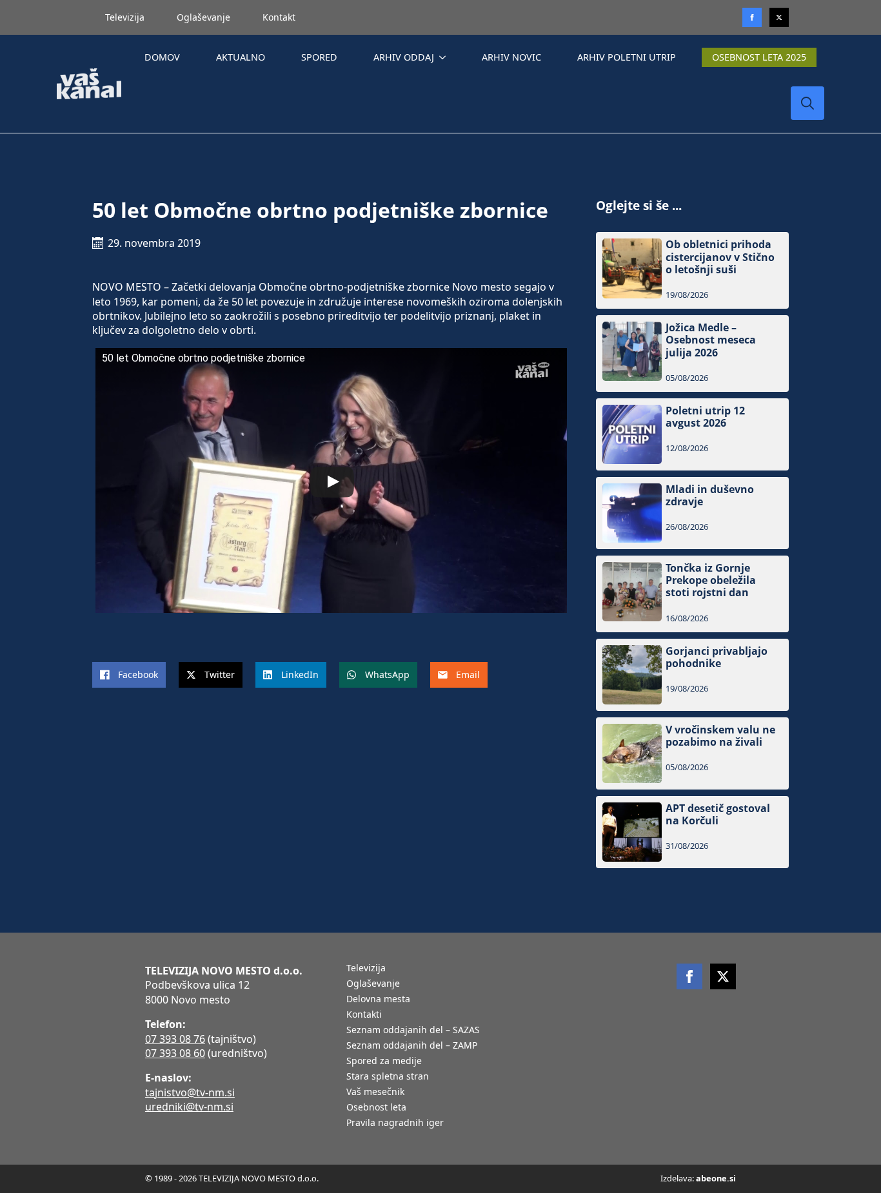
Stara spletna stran (387, 1077)
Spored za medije (384, 1061)
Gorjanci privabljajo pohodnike (716, 657)
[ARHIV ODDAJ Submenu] (445, 57)
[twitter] (779, 17)
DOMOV (162, 57)
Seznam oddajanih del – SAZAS (413, 1030)
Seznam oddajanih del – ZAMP (411, 1046)
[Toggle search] (807, 103)
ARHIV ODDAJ (403, 57)
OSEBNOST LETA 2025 (759, 57)
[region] (168, 1091)
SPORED (319, 57)
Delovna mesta (378, 999)
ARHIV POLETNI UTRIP (626, 57)
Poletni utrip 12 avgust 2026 (705, 417)
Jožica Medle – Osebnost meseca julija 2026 (711, 340)
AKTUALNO (240, 57)
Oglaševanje (203, 17)
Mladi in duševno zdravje (710, 495)
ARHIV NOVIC (511, 57)
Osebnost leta (376, 1108)
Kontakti (364, 1015)
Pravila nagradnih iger (395, 1123)
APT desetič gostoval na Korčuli (718, 814)
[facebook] (689, 976)
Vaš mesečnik (375, 1092)
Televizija (124, 17)
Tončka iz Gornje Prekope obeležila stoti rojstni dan (711, 580)
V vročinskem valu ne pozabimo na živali (720, 736)
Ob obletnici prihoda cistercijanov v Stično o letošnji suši (720, 257)
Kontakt (278, 17)
